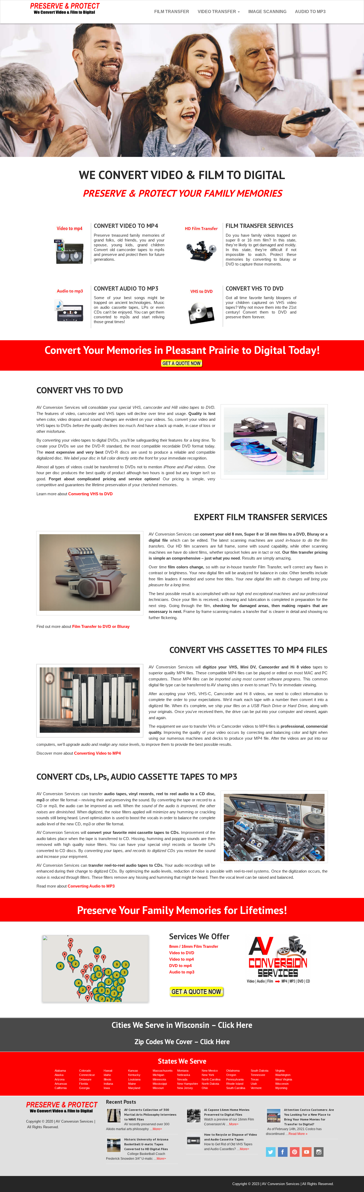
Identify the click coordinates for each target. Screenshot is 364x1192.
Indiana (108, 1083)
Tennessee (258, 1074)
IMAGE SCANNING (267, 11)
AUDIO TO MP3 (310, 11)
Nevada (182, 1079)
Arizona (59, 1079)
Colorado (85, 1070)
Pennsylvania (235, 1079)
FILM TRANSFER (171, 11)
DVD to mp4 (180, 965)
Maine (132, 1083)
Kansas (133, 1070)
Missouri (158, 1088)
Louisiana (134, 1079)
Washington (282, 1074)
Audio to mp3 (181, 972)
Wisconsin (282, 1083)
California (61, 1088)
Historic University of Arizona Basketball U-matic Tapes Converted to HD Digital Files (146, 1144)
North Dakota (210, 1083)
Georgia (84, 1088)
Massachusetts (163, 1070)
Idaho (107, 1074)
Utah (254, 1083)
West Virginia (283, 1079)
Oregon (231, 1074)
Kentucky (134, 1074)
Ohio (205, 1088)
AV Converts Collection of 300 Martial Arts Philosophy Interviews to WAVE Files (150, 1114)
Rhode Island (234, 1083)
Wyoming (281, 1088)
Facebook (283, 1152)
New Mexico (210, 1070)
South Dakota (259, 1070)
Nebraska (183, 1074)
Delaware (85, 1079)
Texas (255, 1079)
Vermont (256, 1088)
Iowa (107, 1088)
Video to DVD (181, 953)
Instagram (318, 1152)
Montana (182, 1070)
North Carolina (211, 1079)
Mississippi (160, 1083)
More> (157, 1129)
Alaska (59, 1074)
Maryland (134, 1088)
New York (208, 1074)
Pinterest (295, 1152)
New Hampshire (187, 1083)
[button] (64, 956)
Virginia (280, 1070)
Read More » (298, 1134)
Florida (83, 1083)
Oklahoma (233, 1070)
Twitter (271, 1152)
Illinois (107, 1079)
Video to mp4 (181, 959)
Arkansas (61, 1083)
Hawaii (108, 1070)
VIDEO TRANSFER (217, 11)
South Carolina (235, 1088)
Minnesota (159, 1079)
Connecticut (87, 1074)
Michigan (158, 1074)
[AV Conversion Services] (65, 8)
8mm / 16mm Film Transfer (193, 946)
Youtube (307, 1152)
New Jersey (185, 1088)
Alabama (60, 1070)
